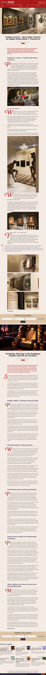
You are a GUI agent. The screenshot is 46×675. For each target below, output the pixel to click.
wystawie (12, 235)
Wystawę (32, 69)
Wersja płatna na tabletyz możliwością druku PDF (42, 2)
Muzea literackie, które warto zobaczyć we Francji (36, 660)
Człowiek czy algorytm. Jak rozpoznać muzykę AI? (36, 649)
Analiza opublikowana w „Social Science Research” (15, 573)
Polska (8, 4)
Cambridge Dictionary (28, 437)
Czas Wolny (23, 43)
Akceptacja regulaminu (41, 318)
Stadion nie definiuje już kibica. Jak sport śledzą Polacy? (20, 649)
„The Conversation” (27, 405)
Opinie (35, 4)
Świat (10, 4)
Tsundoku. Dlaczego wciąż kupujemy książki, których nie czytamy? (6, 649)
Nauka (13, 4)
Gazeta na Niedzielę (20, 671)
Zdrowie (16, 4)
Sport (32, 4)
